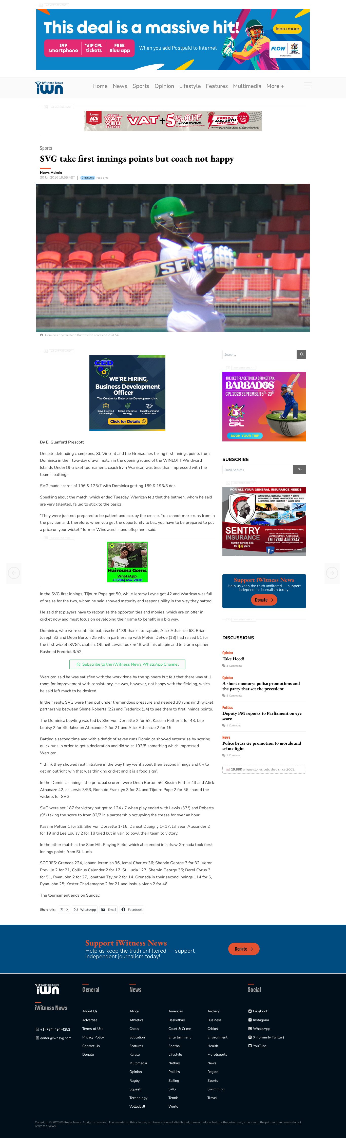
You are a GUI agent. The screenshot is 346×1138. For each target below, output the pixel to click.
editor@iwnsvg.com (55, 1038)
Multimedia (247, 86)
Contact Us (91, 1046)
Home (100, 86)
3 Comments (234, 666)
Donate (261, 599)
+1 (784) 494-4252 (55, 1029)
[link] (49, 88)
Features (217, 86)
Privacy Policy (93, 1037)
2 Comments (234, 696)
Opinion (164, 86)
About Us (90, 1011)
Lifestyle (190, 86)
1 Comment (233, 725)
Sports (140, 86)
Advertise (89, 1020)
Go (300, 469)
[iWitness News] (47, 989)
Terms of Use (92, 1028)
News (120, 86)
